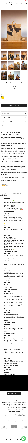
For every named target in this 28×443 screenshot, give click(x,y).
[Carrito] (26, 3)
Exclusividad (6, 113)
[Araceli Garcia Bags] (14, 3)
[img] (14, 198)
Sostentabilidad (7, 121)
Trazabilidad (6, 117)
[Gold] (2, 97)
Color (3, 94)
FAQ (3, 125)
